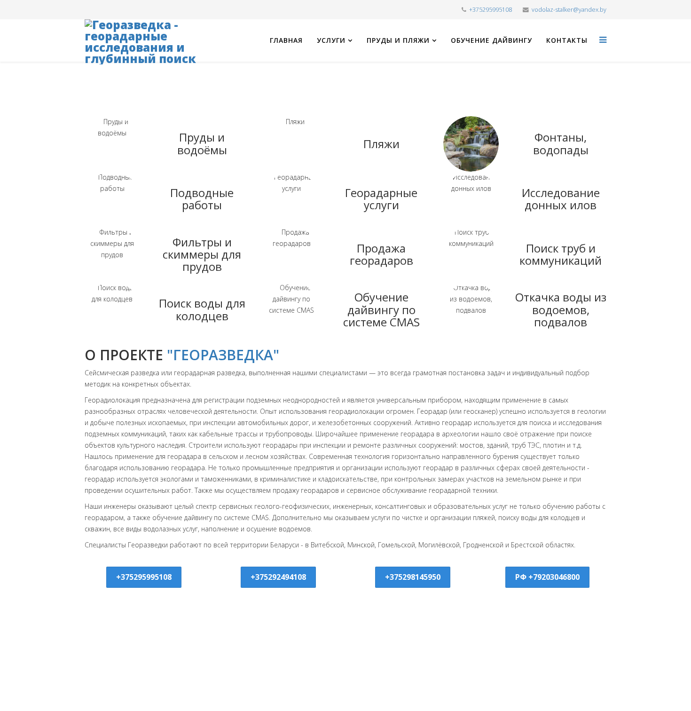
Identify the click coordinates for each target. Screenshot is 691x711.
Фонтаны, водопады (561, 143)
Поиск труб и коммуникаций (560, 254)
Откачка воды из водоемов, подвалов (560, 309)
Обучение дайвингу (491, 40)
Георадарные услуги (381, 199)
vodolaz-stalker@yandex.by (569, 10)
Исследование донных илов (561, 199)
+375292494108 (278, 577)
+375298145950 (412, 577)
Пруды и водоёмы (202, 143)
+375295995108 (490, 10)
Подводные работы (202, 199)
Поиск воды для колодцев (202, 309)
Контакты (567, 40)
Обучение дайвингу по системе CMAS (381, 309)
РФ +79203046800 (547, 577)
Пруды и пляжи (398, 40)
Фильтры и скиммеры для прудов (202, 254)
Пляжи (381, 143)
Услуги (331, 40)
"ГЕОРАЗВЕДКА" (223, 354)
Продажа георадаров (381, 254)
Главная (286, 40)
